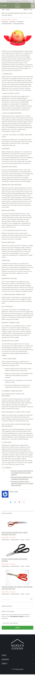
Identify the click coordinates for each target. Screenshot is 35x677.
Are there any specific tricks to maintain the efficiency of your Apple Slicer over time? (22, 483)
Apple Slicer (12, 21)
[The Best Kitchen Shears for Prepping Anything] (17, 550)
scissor (22, 539)
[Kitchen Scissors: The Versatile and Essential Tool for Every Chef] (17, 577)
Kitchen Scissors (15, 539)
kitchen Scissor (5, 539)
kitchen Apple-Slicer (7, 23)
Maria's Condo (19, 669)
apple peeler (5, 21)
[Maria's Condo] (17, 6)
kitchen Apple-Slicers (18, 23)
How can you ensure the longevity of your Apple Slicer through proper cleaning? (22, 472)
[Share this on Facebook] (15, 502)
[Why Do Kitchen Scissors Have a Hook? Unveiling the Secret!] (17, 523)
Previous (25, 9)
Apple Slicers (20, 21)
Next (31, 9)
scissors (28, 539)
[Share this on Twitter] (10, 502)
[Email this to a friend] (24, 502)
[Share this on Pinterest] (19, 502)
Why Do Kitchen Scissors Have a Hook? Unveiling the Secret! (15, 533)
